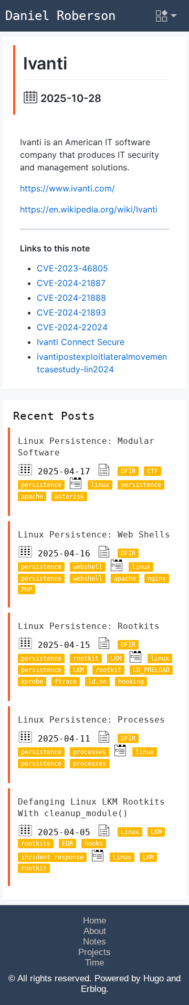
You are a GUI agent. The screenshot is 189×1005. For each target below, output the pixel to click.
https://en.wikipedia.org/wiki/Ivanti (89, 209)
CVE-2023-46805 (72, 268)
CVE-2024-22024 (72, 327)
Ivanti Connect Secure (80, 342)
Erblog (93, 989)
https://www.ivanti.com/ (67, 188)
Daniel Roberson (60, 15)
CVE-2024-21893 (71, 312)
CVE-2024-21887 (71, 283)
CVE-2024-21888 (71, 297)
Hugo (153, 978)
